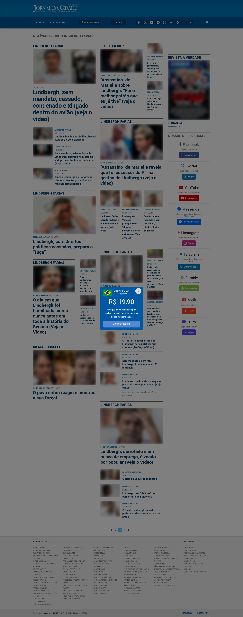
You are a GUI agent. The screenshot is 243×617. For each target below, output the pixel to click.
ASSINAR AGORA (121, 324)
